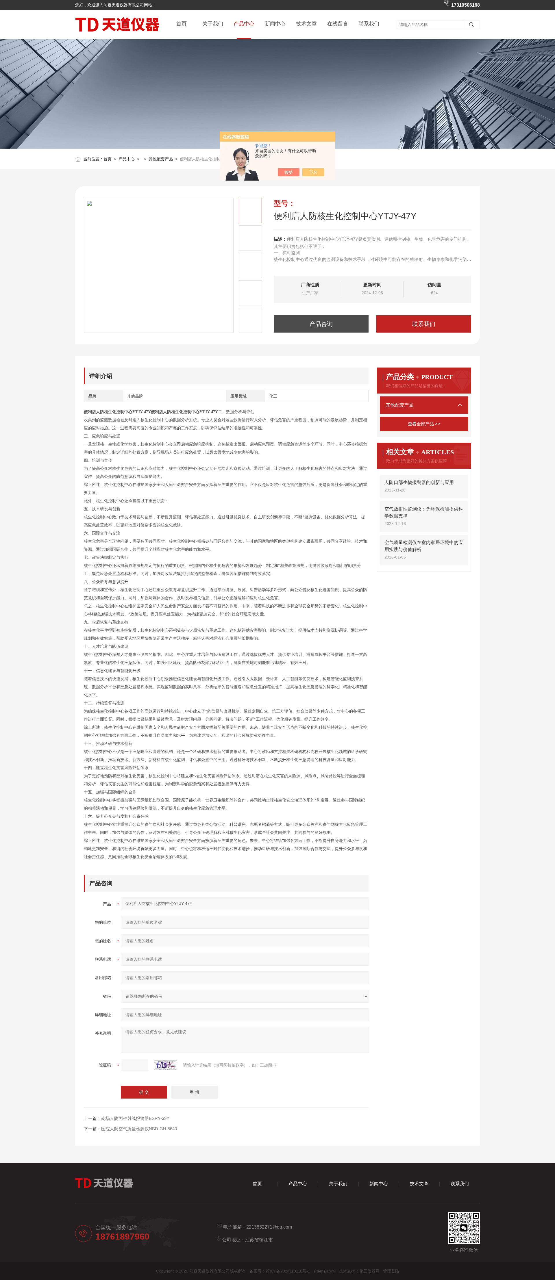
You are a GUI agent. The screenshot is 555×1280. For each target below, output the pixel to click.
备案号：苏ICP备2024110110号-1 (279, 1271)
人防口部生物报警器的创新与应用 (419, 482)
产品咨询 (321, 324)
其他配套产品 (161, 159)
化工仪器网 (369, 1271)
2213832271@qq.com (269, 1227)
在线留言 (337, 24)
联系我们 (368, 24)
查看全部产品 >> (424, 423)
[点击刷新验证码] (165, 1065)
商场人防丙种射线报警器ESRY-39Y (135, 1118)
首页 (181, 24)
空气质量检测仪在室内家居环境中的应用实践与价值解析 (423, 546)
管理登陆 (391, 1271)
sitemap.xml (325, 1271)
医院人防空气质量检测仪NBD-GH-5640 (139, 1128)
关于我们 (212, 24)
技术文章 (306, 24)
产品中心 (244, 24)
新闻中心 (275, 24)
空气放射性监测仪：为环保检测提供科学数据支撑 (423, 512)
